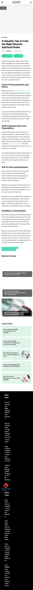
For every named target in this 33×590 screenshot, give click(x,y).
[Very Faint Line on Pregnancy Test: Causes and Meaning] (25, 378)
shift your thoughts (9, 250)
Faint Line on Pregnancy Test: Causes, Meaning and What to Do (7, 552)
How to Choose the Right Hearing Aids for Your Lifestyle (15, 273)
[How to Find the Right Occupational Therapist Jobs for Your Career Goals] (16, 287)
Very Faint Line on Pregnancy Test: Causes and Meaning (11, 378)
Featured (4, 37)
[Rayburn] (3, 51)
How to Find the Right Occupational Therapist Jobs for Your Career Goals (14, 292)
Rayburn (9, 50)
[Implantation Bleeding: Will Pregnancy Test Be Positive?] (25, 366)
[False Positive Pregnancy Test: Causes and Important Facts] (16, 307)
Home (2, 8)
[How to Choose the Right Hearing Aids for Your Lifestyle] (16, 267)
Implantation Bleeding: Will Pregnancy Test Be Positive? (11, 365)
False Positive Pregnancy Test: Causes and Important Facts (14, 313)
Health (6, 269)
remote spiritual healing (10, 248)
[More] (26, 56)
